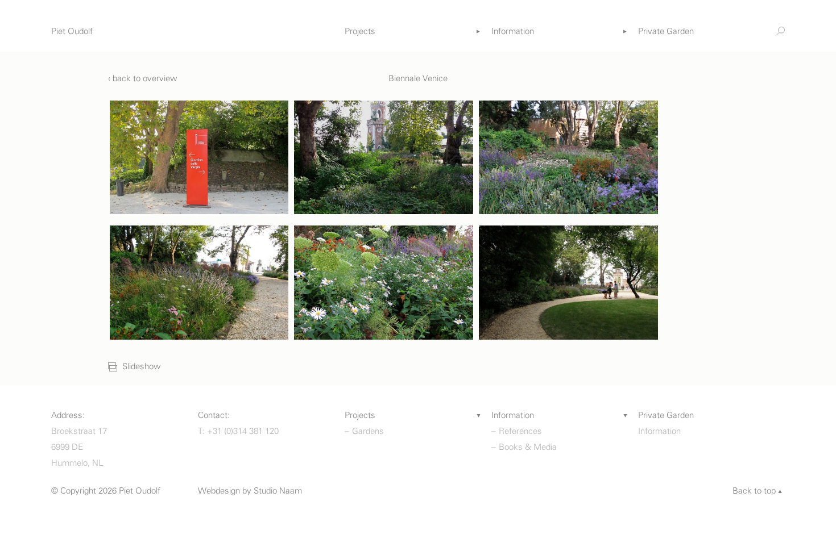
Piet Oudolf (72, 31)
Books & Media (528, 447)
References (520, 431)
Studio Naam (278, 491)
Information (659, 431)
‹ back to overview (142, 78)
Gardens (368, 431)
